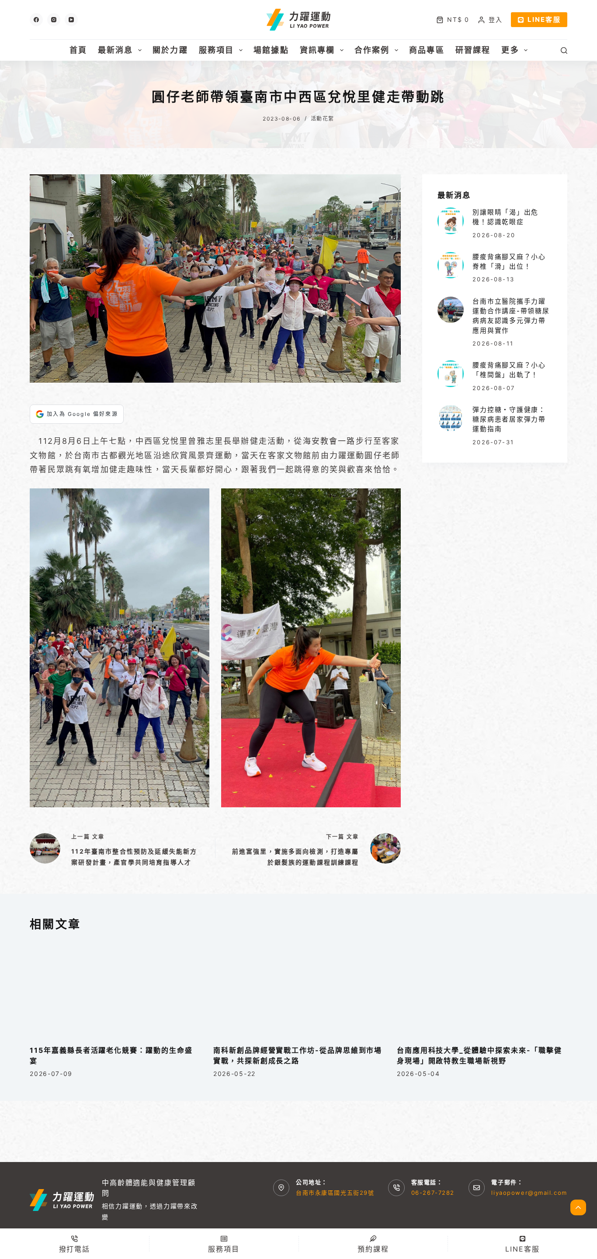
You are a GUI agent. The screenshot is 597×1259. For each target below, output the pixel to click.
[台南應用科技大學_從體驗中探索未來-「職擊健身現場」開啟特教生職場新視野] (482, 988)
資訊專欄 (317, 50)
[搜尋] (564, 50)
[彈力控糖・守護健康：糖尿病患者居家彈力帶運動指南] (450, 418)
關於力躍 (170, 50)
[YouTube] (71, 19)
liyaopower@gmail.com (529, 1192)
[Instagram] (53, 19)
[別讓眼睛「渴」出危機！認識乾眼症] (450, 221)
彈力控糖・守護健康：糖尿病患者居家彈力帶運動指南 (509, 419)
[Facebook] (36, 19)
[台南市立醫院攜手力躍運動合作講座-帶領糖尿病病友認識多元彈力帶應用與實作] (450, 310)
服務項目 (216, 50)
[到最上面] (578, 1207)
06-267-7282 (433, 1192)
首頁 (78, 50)
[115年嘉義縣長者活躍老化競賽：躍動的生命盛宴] (115, 988)
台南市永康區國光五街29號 (335, 1192)
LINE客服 (544, 19)
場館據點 (271, 50)
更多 (510, 50)
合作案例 (372, 50)
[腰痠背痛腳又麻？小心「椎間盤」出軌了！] (450, 373)
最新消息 (115, 50)
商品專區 (426, 50)
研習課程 (473, 50)
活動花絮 (322, 118)
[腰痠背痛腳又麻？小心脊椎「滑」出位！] (450, 265)
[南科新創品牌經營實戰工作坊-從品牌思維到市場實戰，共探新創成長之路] (298, 988)
